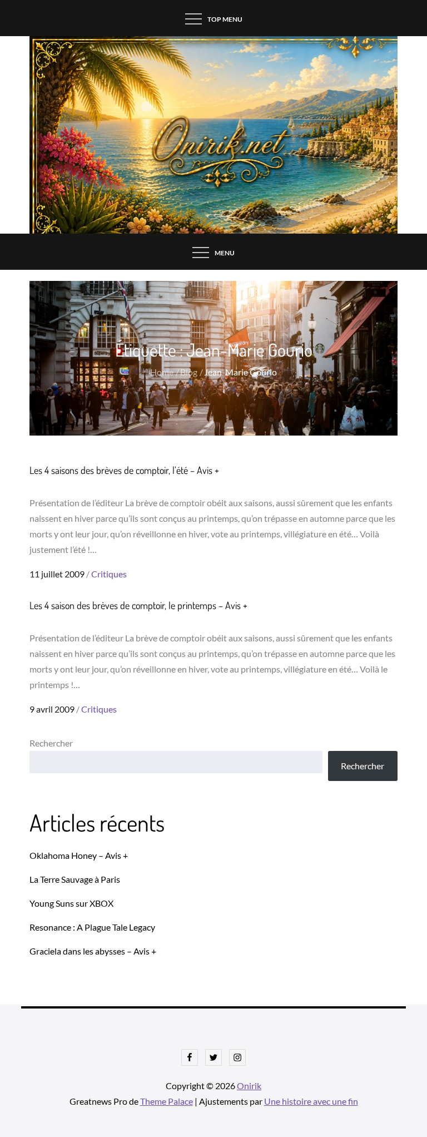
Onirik (249, 1085)
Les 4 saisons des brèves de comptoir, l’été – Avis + (124, 470)
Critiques (109, 573)
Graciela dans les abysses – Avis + (92, 951)
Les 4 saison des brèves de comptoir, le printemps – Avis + (138, 605)
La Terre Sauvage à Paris (74, 879)
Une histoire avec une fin (311, 1101)
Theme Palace (166, 1101)
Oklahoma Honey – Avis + (78, 855)
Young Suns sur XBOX (71, 903)
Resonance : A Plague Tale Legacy (92, 927)
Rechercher (51, 743)
